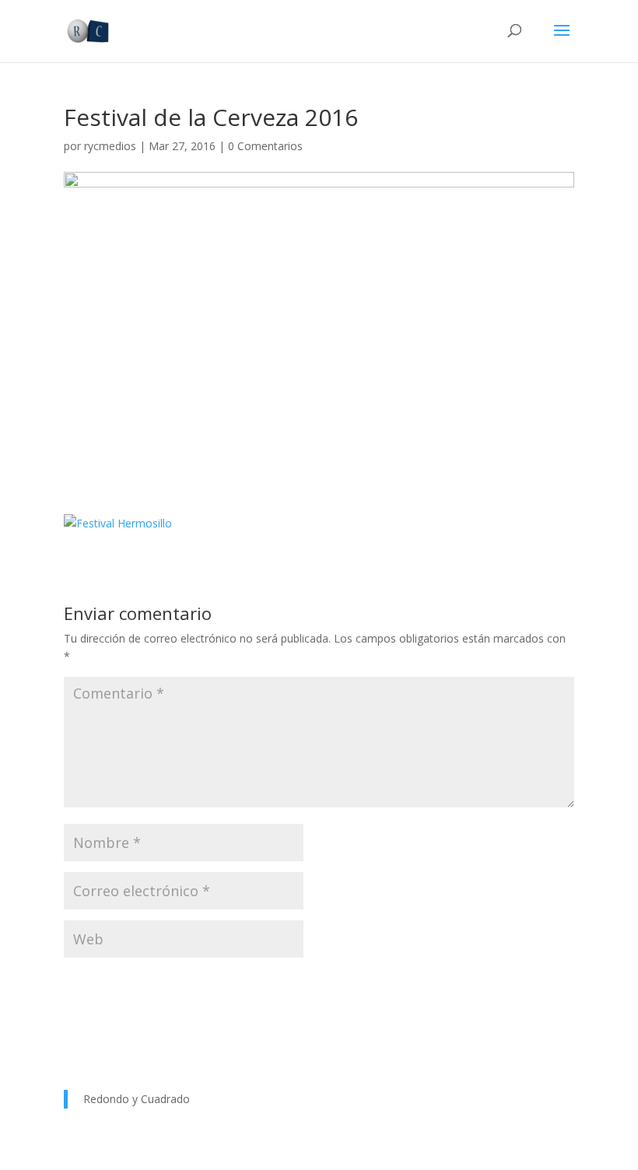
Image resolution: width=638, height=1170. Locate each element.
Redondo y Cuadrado (136, 1098)
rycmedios (110, 145)
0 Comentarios (265, 145)
